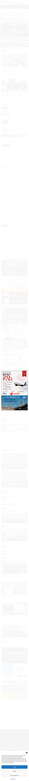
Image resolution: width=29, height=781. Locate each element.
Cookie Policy (13, 778)
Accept (14, 767)
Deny (14, 771)
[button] (26, 752)
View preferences (14, 775)
